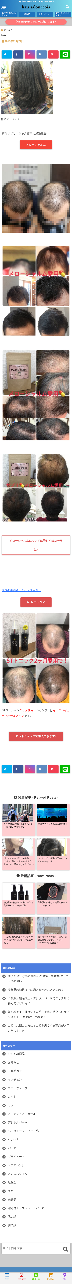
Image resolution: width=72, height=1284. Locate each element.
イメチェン (15, 1079)
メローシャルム (36, 144)
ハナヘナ (13, 1139)
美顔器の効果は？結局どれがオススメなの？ (36, 989)
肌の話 (12, 1216)
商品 (10, 1190)
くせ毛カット (16, 1070)
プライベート (16, 1156)
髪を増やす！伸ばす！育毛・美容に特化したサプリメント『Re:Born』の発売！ (38, 1014)
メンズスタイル (17, 1173)
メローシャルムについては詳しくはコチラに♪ (36, 545)
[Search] (65, 1249)
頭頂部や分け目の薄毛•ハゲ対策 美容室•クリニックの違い (38, 979)
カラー (12, 1105)
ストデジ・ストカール (22, 1113)
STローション (36, 601)
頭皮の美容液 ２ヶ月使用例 (21, 590)
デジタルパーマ (17, 1122)
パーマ (12, 1148)
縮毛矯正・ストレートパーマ (26, 1208)
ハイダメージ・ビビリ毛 (23, 1130)
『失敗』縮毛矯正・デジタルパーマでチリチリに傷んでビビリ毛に (38, 1001)
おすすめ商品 (16, 1053)
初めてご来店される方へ (9, 14)
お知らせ (13, 1062)
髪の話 (12, 1225)
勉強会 (12, 1182)
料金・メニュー (45, 14)
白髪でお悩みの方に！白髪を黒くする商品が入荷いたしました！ (38, 1028)
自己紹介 (26, 14)
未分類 (12, 1199)
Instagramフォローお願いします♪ (37, 21)
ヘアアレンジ (16, 1165)
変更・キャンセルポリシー (63, 14)
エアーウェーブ (17, 1088)
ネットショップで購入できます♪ (36, 736)
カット (12, 1096)
